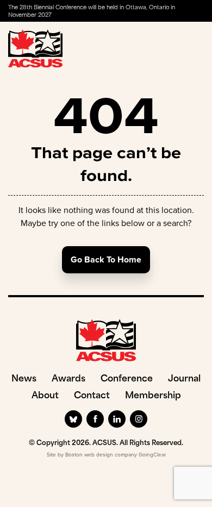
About (45, 396)
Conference (127, 379)
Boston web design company (101, 454)
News (23, 379)
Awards (68, 379)
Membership (153, 396)
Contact (92, 396)
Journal (184, 379)
